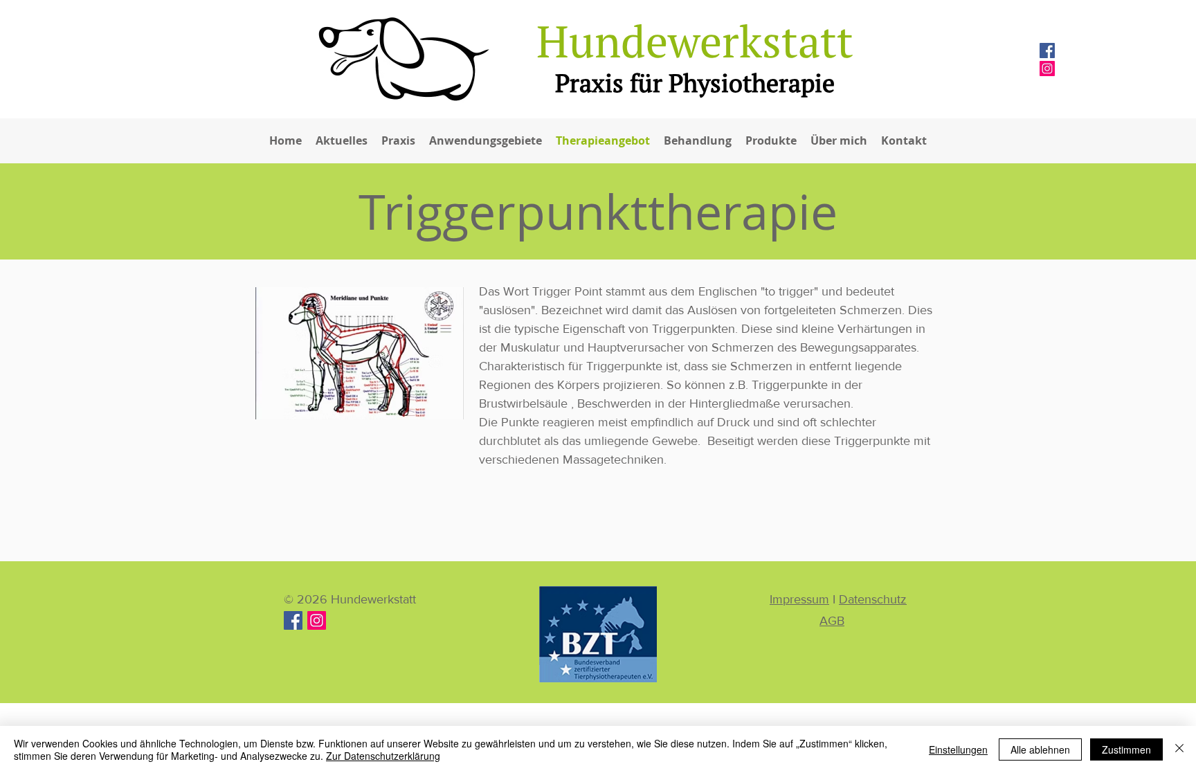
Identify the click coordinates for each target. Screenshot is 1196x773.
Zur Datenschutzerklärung (383, 756)
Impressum (799, 599)
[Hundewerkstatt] (316, 620)
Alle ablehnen (1040, 749)
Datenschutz (873, 599)
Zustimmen (1126, 749)
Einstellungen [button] (958, 749)
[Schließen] (1179, 749)
